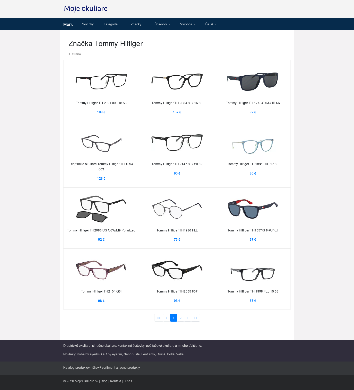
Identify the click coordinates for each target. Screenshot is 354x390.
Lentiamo (148, 354)
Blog (104, 381)
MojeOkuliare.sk (86, 381)
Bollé (171, 354)
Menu (68, 24)
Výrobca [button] (186, 24)
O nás (128, 381)
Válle (180, 354)
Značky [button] (136, 24)
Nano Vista (132, 354)
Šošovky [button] (161, 24)
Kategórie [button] (110, 24)
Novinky (88, 24)
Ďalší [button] (209, 24)
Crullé (161, 354)
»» (195, 317)
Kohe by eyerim (88, 354)
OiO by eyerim (111, 354)
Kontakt (115, 381)
